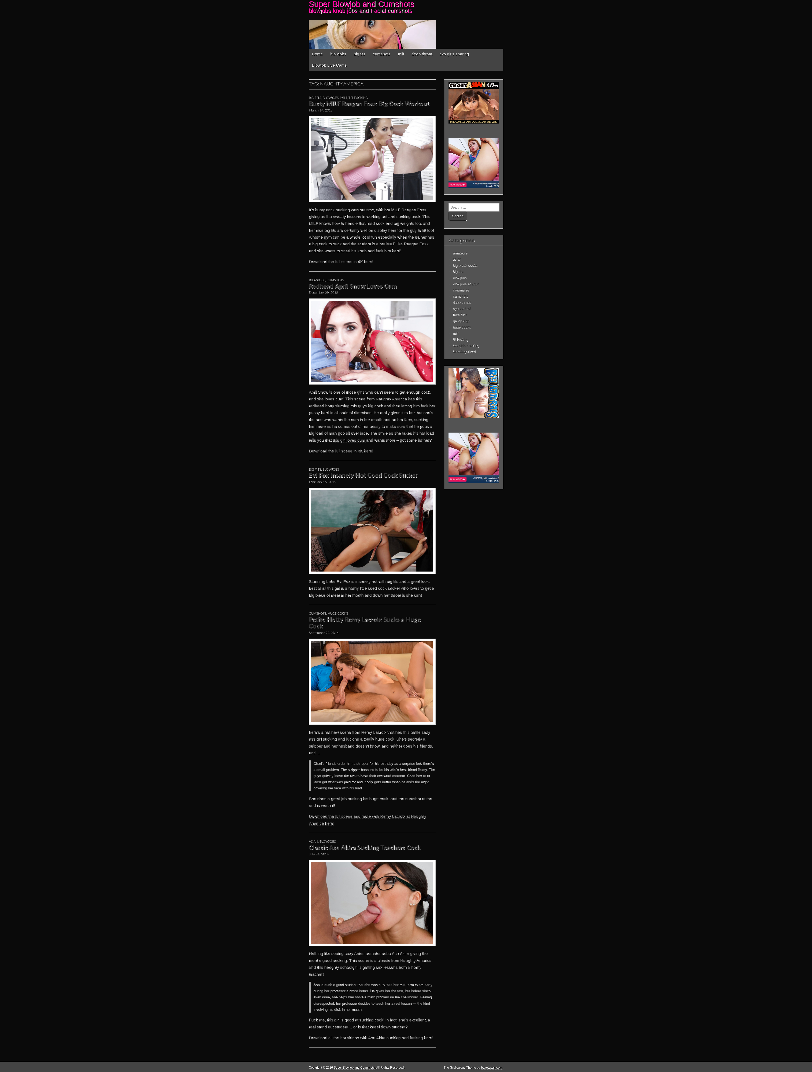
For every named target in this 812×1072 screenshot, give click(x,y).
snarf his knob (353, 251)
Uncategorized (464, 351)
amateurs (460, 253)
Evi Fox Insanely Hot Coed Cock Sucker (363, 476)
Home (317, 54)
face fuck (460, 315)
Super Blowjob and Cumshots (354, 1067)
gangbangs (461, 321)
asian (313, 841)
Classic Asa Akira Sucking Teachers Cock (365, 848)
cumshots (382, 54)
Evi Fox (343, 581)
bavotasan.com (491, 1067)
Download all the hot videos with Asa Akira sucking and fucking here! (371, 1037)
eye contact (462, 308)
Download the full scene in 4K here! (341, 261)
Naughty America (391, 399)
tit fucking (358, 97)
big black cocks (465, 265)
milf (401, 54)
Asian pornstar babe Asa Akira (381, 953)
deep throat (421, 54)
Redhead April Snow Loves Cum (353, 286)
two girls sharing (454, 54)
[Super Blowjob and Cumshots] (406, 24)
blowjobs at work (466, 284)
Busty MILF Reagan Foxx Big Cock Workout (369, 104)
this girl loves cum (349, 440)
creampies (461, 290)
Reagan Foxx (413, 210)
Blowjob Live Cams (329, 65)
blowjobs (338, 54)
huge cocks (338, 613)
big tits (359, 54)
